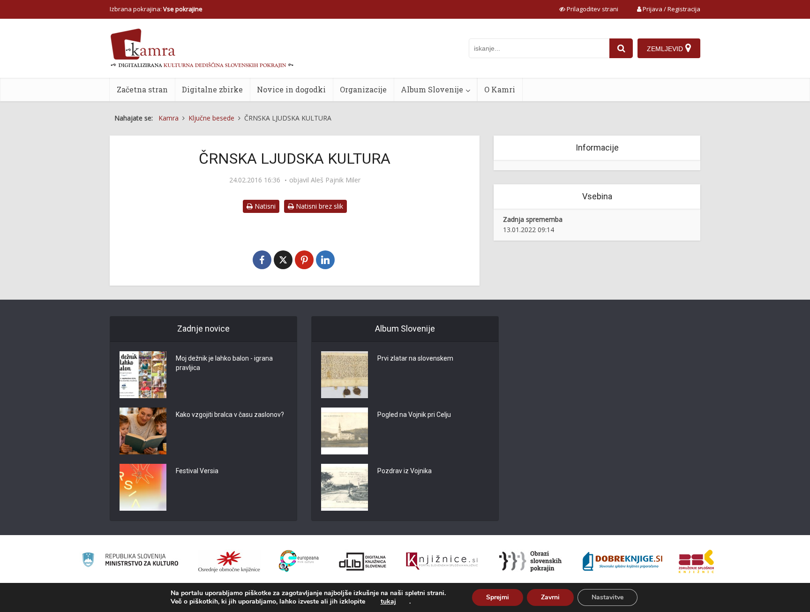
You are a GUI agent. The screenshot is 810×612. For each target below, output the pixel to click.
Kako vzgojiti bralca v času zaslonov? (230, 414)
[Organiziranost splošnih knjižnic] (229, 561)
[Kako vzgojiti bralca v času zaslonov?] (143, 431)
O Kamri (499, 89)
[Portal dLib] (363, 561)
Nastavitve (607, 597)
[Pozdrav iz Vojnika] (344, 487)
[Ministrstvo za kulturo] (130, 561)
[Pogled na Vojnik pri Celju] (344, 431)
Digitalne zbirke (212, 89)
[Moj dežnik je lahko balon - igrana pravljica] (143, 374)
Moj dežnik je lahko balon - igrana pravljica (224, 363)
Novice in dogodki (291, 89)
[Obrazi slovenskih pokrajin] (530, 561)
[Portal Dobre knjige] (622, 561)
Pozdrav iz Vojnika (404, 471)
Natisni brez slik (318, 206)
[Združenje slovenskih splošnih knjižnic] (441, 561)
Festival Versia (197, 471)
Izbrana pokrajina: (156, 9)
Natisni (264, 206)
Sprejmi (497, 597)
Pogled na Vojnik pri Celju (414, 414)
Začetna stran (142, 89)
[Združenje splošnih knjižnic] (696, 561)
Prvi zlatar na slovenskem (415, 358)
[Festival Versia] (143, 487)
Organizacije (363, 89)
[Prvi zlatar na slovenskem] (344, 374)
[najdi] (621, 48)
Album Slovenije (432, 89)
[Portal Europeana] (299, 561)
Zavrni (550, 597)
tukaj (388, 601)
